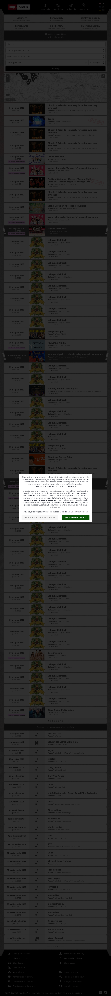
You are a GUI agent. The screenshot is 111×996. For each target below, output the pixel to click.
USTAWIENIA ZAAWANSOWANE (39, 518)
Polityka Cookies (80, 512)
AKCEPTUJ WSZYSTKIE (75, 518)
